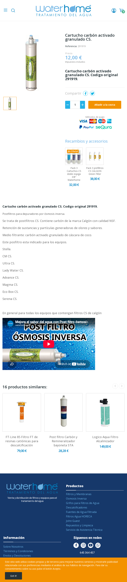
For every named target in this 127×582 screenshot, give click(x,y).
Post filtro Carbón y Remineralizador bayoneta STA (63, 441)
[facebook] (76, 545)
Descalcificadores (76, 507)
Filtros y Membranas (78, 494)
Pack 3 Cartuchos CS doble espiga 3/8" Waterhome (74, 174)
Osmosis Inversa (76, 498)
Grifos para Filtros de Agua (82, 503)
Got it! (13, 575)
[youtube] (90, 545)
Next (122, 386)
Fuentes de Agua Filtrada (81, 512)
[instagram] (83, 545)
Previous (115, 386)
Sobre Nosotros (13, 546)
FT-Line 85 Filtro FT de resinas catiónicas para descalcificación (21, 441)
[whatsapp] (98, 545)
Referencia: (71, 46)
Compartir (85, 93)
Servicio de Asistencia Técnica (84, 530)
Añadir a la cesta (104, 104)
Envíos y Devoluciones (17, 555)
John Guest (73, 521)
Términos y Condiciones (18, 551)
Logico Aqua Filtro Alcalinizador (105, 439)
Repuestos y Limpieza (79, 525)
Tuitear (92, 93)
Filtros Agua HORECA (79, 516)
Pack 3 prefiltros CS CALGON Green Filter (95, 171)
